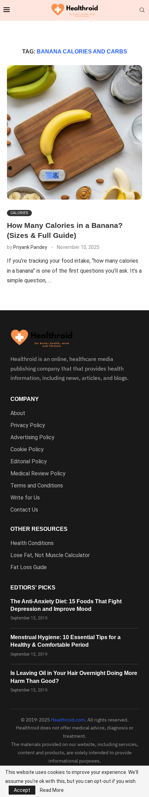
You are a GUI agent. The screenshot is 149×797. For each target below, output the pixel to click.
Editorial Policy (28, 461)
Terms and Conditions (36, 485)
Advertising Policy (32, 437)
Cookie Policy (27, 449)
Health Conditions (32, 543)
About (17, 413)
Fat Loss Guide (28, 567)
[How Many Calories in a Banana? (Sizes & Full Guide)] (74, 132)
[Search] (142, 10)
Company (24, 399)
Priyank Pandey (30, 247)
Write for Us (25, 498)
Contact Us (24, 510)
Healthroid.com (68, 720)
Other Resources (39, 529)
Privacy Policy (27, 425)
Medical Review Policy (37, 473)
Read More (52, 790)
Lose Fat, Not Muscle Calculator (50, 555)
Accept (22, 790)
